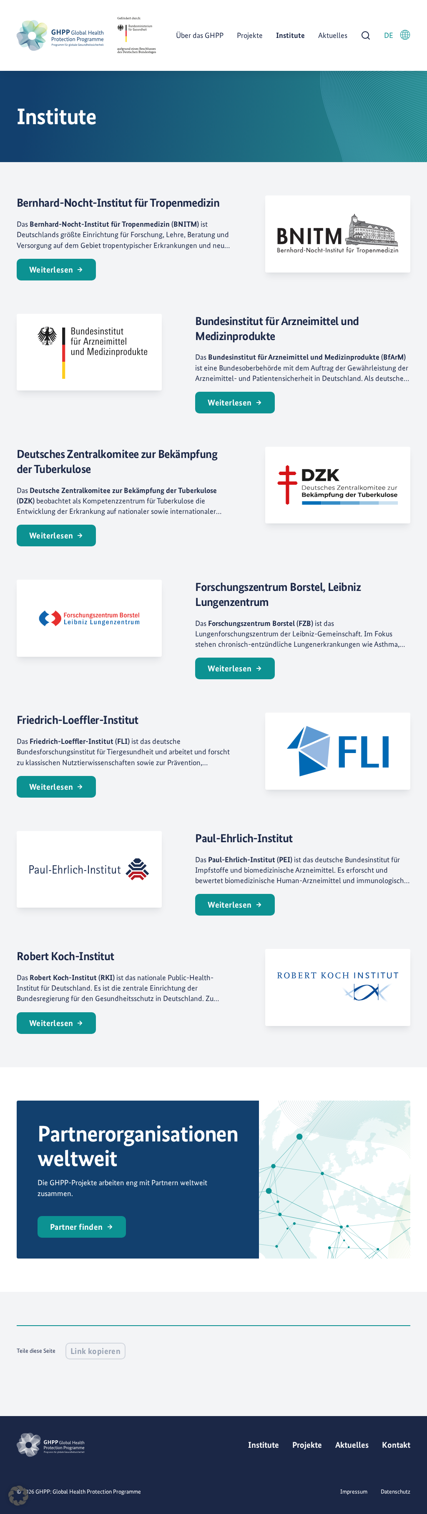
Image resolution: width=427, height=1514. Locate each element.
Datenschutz (395, 1491)
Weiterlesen (51, 270)
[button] (18, 1495)
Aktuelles (332, 35)
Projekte (250, 35)
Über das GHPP (200, 35)
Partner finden (76, 1227)
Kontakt (396, 1445)
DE (388, 35)
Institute (290, 35)
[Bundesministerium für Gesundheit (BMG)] (136, 35)
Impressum (353, 1491)
